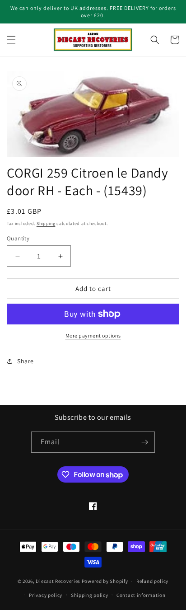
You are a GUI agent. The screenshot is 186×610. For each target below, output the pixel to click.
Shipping (46, 223)
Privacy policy (45, 595)
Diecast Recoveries (58, 581)
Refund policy (152, 581)
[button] (11, 40)
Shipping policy (89, 595)
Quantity (18, 238)
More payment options (93, 335)
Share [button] (25, 361)
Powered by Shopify (105, 581)
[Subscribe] (144, 442)
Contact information (140, 595)
